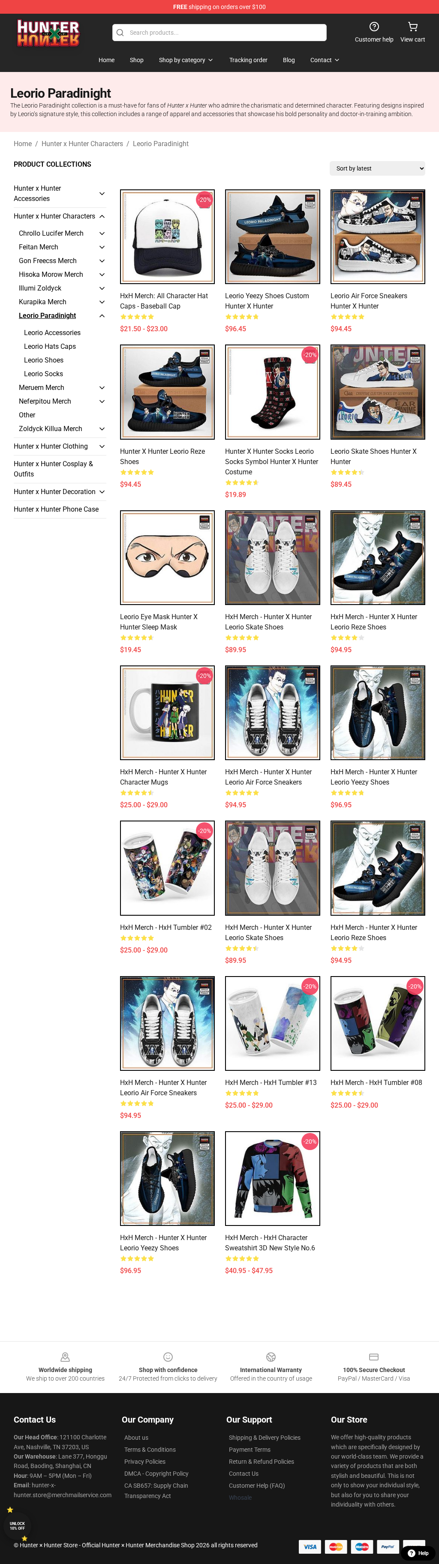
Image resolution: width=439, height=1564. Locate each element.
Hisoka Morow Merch (51, 274)
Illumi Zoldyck (40, 288)
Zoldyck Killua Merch (50, 429)
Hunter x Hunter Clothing (51, 446)
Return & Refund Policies (261, 1461)
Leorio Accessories (52, 333)
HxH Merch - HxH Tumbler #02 (166, 927)
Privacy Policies (144, 1461)
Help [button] (423, 1553)
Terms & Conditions (150, 1449)
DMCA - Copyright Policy (156, 1473)
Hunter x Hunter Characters (82, 144)
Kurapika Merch (42, 302)
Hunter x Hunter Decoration (55, 492)
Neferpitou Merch (45, 401)
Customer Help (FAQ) (257, 1485)
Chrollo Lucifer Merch (51, 233)
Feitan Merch (38, 247)
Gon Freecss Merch (48, 261)
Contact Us (244, 1473)
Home (23, 144)
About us (136, 1437)
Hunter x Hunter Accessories (37, 193)
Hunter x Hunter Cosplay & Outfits (53, 469)
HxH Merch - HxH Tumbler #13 (271, 1083)
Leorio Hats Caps (50, 346)
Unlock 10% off (17, 1526)
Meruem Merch (41, 388)
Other (27, 415)
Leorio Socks (43, 374)
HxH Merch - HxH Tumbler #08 (376, 1083)
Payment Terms (250, 1449)
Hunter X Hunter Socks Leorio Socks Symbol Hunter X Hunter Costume (271, 461)
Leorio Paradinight (161, 144)
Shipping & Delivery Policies (265, 1437)
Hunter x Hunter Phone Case (56, 509)
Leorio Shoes (43, 360)
